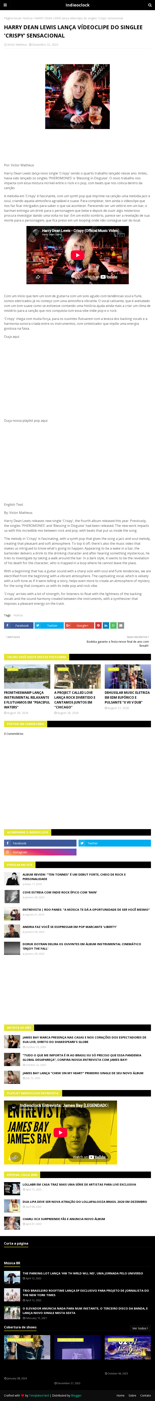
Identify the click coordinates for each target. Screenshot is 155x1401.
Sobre (132, 1395)
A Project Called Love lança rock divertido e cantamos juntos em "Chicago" (74, 699)
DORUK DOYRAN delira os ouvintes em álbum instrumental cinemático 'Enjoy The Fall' (82, 946)
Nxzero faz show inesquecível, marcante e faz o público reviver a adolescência (76, 1370)
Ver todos (139, 1328)
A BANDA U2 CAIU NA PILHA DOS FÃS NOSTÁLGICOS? (127, 1365)
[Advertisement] (77, 990)
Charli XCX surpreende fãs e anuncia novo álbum (64, 1219)
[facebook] (40, 843)
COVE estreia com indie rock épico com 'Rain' (60, 892)
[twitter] (115, 843)
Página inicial (12, 18)
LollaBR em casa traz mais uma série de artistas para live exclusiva (79, 1184)
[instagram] (40, 852)
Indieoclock (78, 5)
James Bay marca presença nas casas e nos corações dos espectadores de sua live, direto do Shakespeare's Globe (84, 1039)
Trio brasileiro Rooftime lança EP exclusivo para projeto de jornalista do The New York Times (86, 1292)
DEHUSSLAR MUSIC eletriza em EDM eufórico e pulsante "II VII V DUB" (127, 697)
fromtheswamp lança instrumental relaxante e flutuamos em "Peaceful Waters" (27, 699)
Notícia (27, 18)
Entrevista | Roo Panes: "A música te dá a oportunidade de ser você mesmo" (86, 909)
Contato (145, 1395)
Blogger (76, 1395)
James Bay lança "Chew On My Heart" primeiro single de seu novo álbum (83, 1073)
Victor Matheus (17, 44)
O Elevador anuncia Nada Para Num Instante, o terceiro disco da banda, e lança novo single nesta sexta (85, 1310)
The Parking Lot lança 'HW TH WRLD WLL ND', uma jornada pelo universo (83, 1273)
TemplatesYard (39, 1395)
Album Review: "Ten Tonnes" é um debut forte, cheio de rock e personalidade (74, 876)
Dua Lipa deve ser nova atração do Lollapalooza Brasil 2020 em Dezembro (85, 1202)
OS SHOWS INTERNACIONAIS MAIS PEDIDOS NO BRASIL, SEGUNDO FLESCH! (27, 1368)
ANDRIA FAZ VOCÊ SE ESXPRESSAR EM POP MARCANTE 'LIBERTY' (70, 927)
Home (120, 1395)
